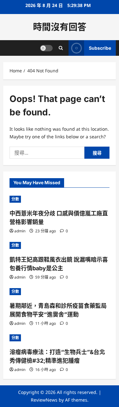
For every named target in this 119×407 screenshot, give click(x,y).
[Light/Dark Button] (46, 48)
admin (19, 231)
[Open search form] (61, 48)
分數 (15, 199)
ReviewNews (44, 400)
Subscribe (100, 48)
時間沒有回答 (59, 27)
